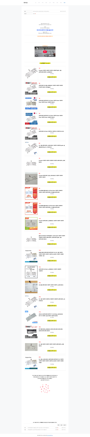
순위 (50, 2)
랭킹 (46, 2)
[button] (34, 13)
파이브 (26, 2)
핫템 (53, 2)
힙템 (64, 2)
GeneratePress (50, 435)
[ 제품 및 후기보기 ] (52, 77)
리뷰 (39, 2)
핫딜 (61, 2)
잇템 (57, 2)
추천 (42, 2)
